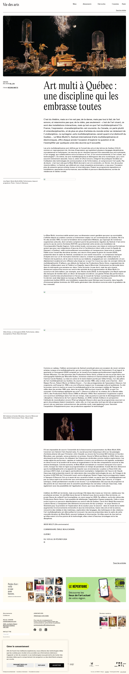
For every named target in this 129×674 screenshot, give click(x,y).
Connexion (115, 4)
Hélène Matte (13, 87)
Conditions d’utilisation (22, 671)
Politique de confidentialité (9, 671)
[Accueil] (33, 4)
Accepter (57, 665)
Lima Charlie (123, 671)
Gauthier (107, 671)
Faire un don (101, 4)
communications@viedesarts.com (44, 625)
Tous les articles (121, 10)
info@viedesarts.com (9, 621)
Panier (124, 4)
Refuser (41, 665)
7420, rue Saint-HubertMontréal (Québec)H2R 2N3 (10, 625)
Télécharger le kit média (41, 616)
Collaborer (6, 615)
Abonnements (87, 4)
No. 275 (12, 83)
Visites (5, 82)
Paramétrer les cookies (20, 665)
